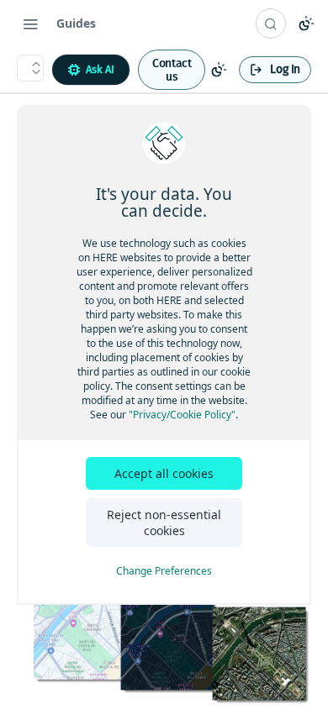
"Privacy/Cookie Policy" (182, 414)
